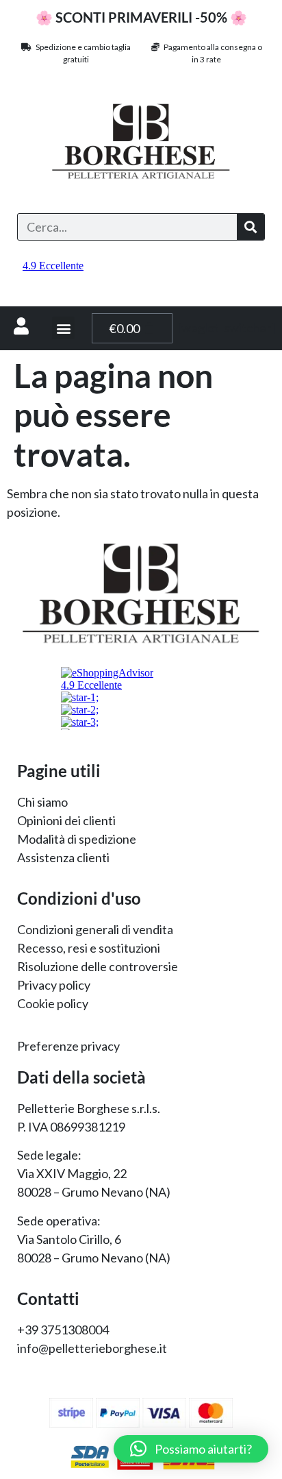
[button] (63, 328)
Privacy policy (53, 984)
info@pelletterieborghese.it (92, 1348)
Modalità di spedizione (76, 838)
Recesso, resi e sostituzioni (88, 947)
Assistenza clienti (63, 857)
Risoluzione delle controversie (97, 966)
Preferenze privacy (68, 1045)
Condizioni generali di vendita (95, 929)
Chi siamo (42, 801)
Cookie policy (52, 1003)
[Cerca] (250, 227)
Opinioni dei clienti (66, 820)
